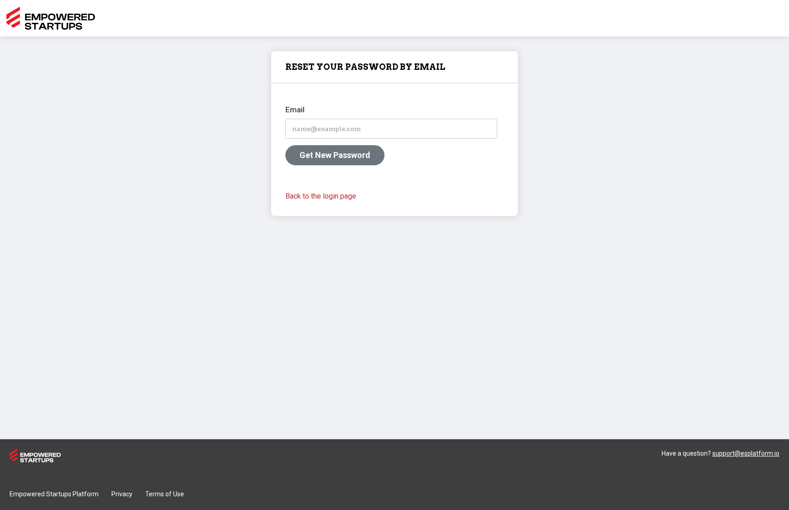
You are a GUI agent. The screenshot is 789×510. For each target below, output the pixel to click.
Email (295, 109)
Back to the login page (320, 196)
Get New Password (335, 155)
